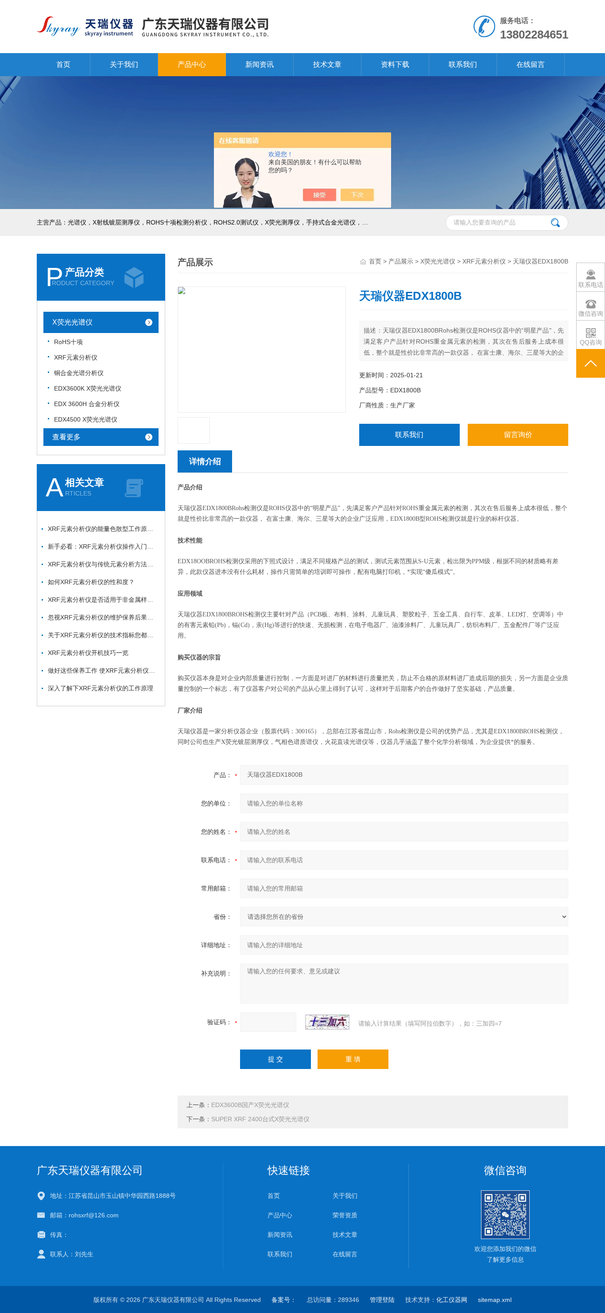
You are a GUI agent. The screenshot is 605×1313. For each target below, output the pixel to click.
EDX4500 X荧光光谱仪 (85, 419)
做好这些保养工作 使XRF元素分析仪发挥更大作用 (103, 670)
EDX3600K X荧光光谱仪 (87, 388)
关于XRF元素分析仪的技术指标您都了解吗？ (103, 635)
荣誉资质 (345, 1215)
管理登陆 (382, 1299)
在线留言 (530, 64)
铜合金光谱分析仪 (79, 372)
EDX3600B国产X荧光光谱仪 (250, 1104)
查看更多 (66, 437)
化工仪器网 (451, 1299)
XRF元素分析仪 (75, 357)
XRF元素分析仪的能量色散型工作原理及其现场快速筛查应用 (103, 528)
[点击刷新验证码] (327, 1022)
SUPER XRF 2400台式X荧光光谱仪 (260, 1119)
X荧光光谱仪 (72, 322)
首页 (63, 64)
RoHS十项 (68, 341)
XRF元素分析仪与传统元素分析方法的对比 (103, 564)
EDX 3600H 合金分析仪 (87, 403)
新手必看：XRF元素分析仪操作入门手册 (103, 546)
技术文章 (327, 64)
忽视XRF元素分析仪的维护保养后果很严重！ (103, 617)
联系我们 (463, 64)
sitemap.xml (495, 1299)
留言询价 (518, 434)
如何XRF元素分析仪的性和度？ (91, 581)
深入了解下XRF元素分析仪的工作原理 (100, 688)
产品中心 (192, 64)
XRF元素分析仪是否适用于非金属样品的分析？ (103, 599)
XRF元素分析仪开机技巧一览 (88, 652)
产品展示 (400, 261)
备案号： (283, 1299)
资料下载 (395, 64)
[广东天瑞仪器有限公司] (200, 8)
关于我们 (124, 64)
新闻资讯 (259, 64)
